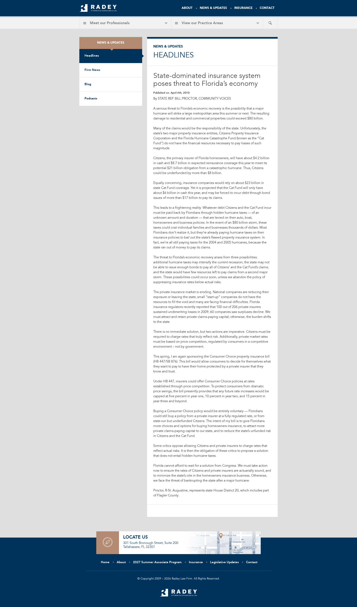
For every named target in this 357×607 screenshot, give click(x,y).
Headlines (91, 55)
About (187, 8)
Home (105, 562)
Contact (267, 8)
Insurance (243, 8)
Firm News (92, 70)
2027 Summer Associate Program (157, 562)
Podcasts (90, 98)
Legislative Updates (224, 562)
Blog (87, 84)
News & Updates (213, 8)
